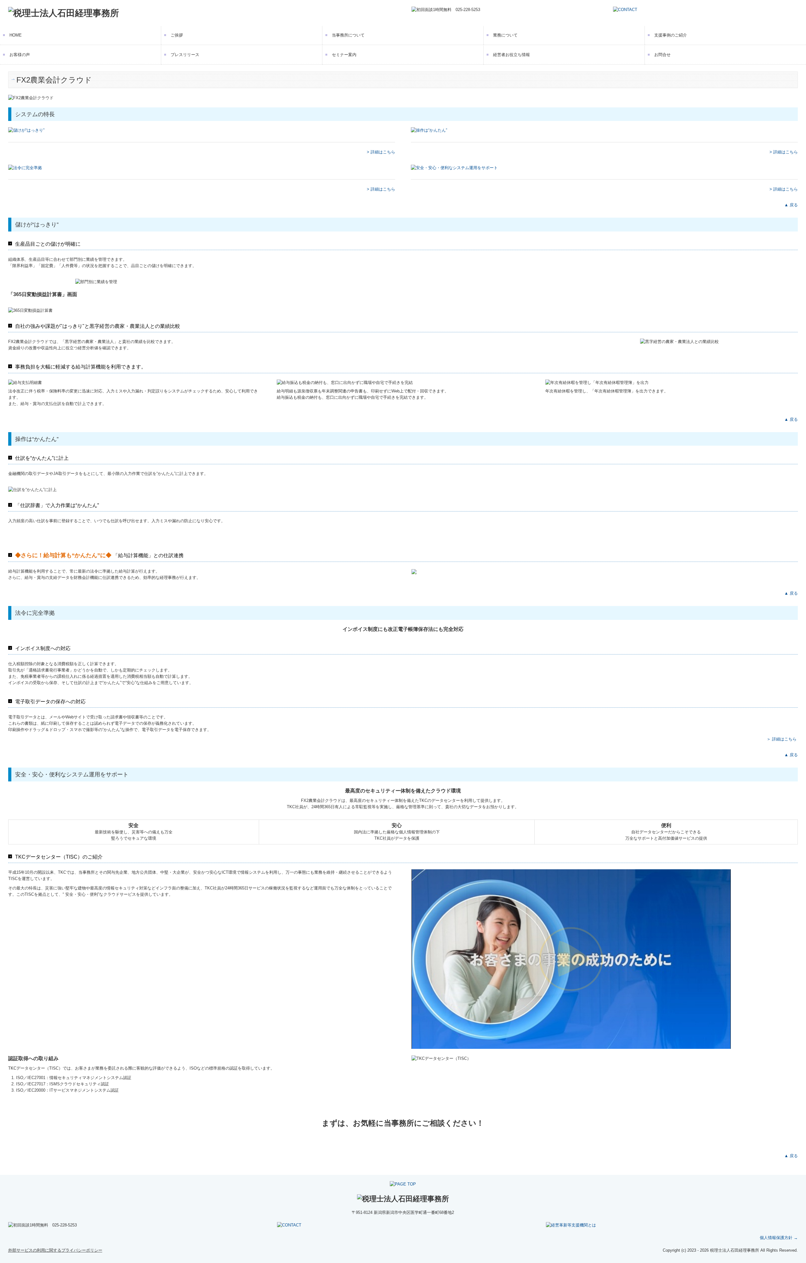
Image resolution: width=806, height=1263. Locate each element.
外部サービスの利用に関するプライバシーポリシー (55, 1250)
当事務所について (348, 35)
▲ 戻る (791, 205)
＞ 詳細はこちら (782, 739)
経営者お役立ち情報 (511, 54)
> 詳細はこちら (381, 152)
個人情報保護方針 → (779, 1237)
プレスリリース (185, 54)
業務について (505, 35)
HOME (15, 35)
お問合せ (662, 54)
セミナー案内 (344, 54)
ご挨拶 (177, 35)
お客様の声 (19, 54)
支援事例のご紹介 (670, 35)
